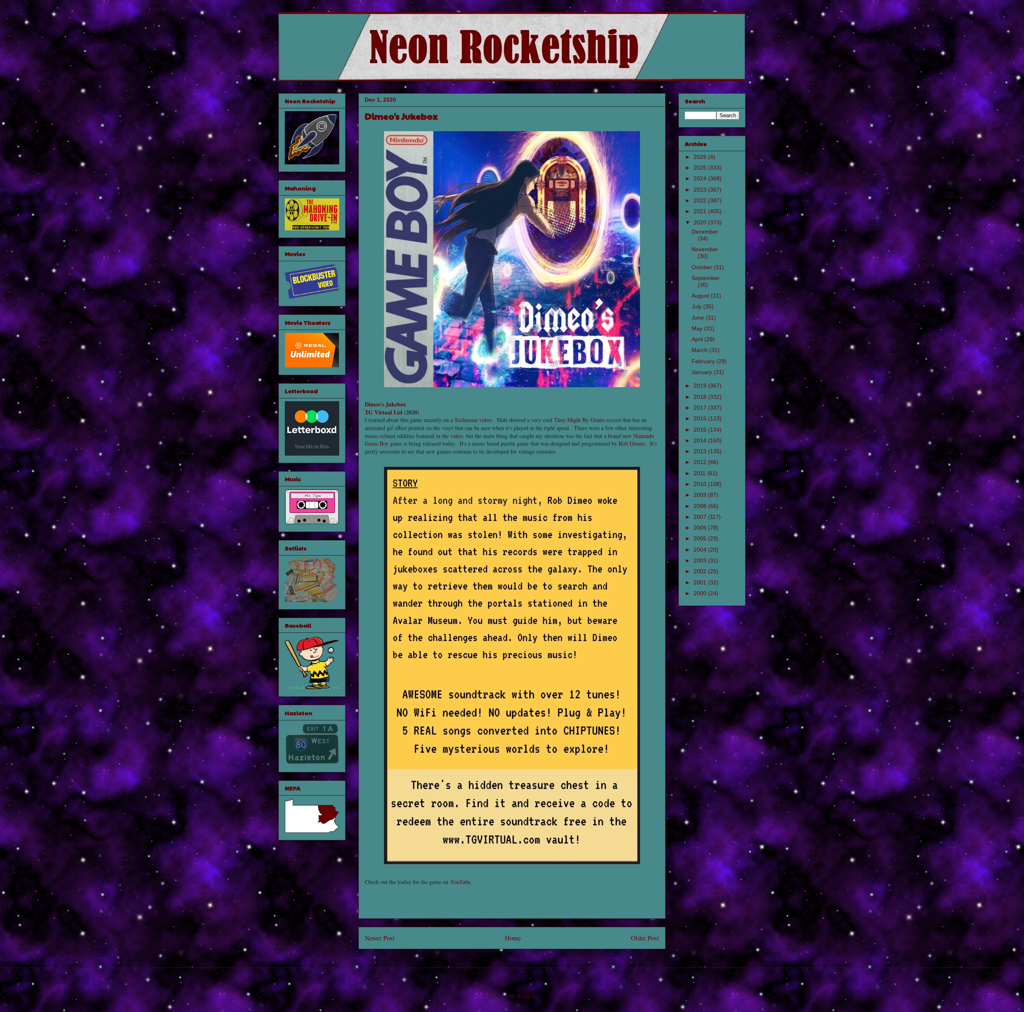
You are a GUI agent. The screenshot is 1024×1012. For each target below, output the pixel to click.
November (705, 249)
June (699, 317)
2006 (701, 527)
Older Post (645, 937)
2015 (701, 429)
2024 (701, 178)
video (485, 420)
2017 (701, 407)
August (701, 295)
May (698, 328)
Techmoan (466, 420)
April (698, 339)
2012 (701, 462)
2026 (701, 157)
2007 (701, 517)
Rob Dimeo (632, 443)
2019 (701, 385)
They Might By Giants (579, 420)
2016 (701, 418)
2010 (701, 484)
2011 (700, 473)
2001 (701, 582)
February (704, 361)
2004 (701, 549)
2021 (701, 211)
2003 (701, 560)
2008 (701, 506)
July (697, 306)
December (705, 231)
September (706, 278)
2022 (701, 200)
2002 (701, 571)
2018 (701, 397)
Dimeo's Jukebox (385, 404)
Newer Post (380, 937)
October (703, 267)
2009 (701, 495)
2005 (701, 538)
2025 (701, 167)
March (700, 350)
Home (513, 937)
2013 (701, 451)
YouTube (460, 882)
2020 (701, 222)
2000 (701, 593)
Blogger (525, 996)
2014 (701, 440)
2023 (701, 189)
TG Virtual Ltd (383, 412)
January (703, 372)
